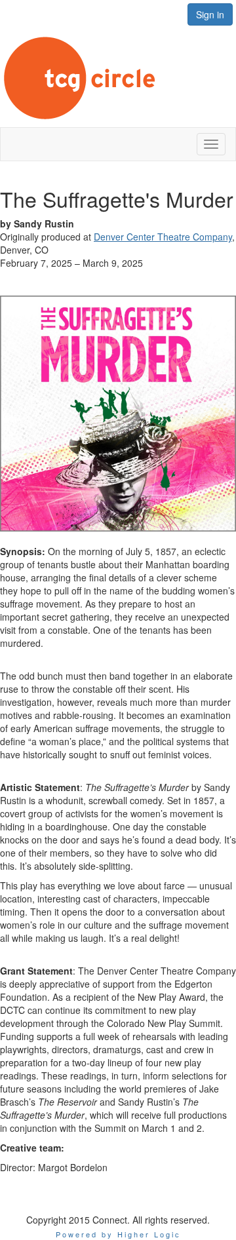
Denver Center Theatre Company (163, 236)
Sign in (210, 14)
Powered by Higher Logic (118, 1234)
